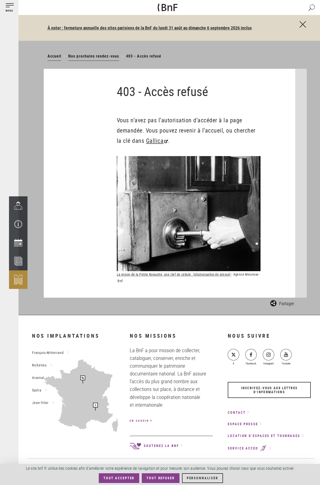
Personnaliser (202, 478)
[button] (18, 224)
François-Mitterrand (48, 352)
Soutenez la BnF (160, 445)
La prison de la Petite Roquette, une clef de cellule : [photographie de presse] (174, 274)
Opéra (37, 390)
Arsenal (38, 377)
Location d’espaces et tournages (264, 435)
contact (237, 412)
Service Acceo (244, 448)
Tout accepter (119, 478)
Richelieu (39, 365)
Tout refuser (160, 478)
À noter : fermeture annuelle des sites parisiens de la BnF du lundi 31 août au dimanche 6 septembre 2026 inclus (150, 28)
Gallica (155, 141)
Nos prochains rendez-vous (93, 56)
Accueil (54, 56)
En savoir (139, 420)
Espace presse (243, 424)
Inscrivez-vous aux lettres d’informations (269, 390)
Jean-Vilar (40, 402)
